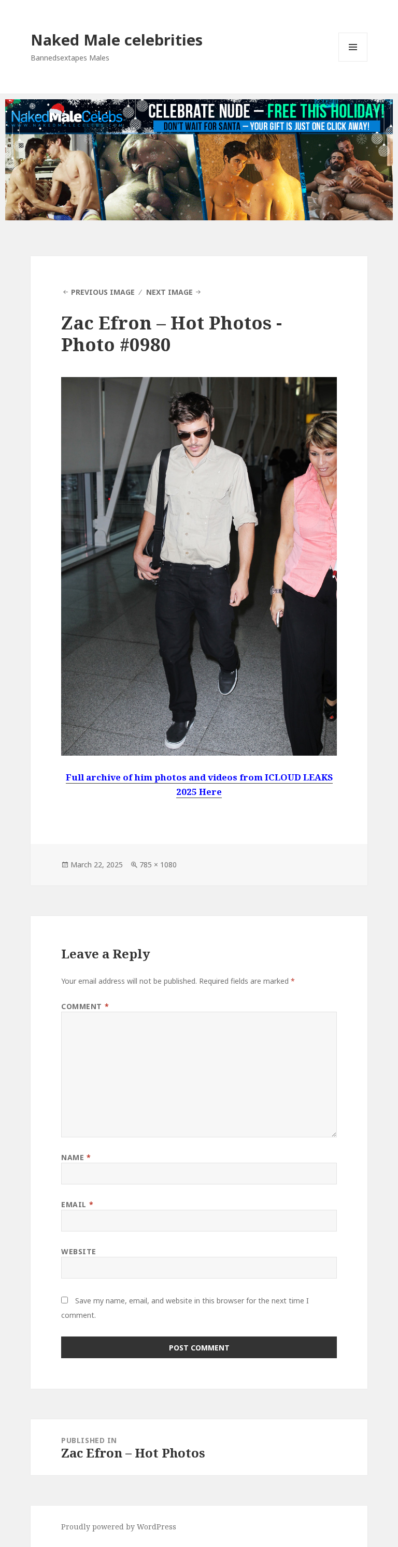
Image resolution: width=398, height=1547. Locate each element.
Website (78, 1251)
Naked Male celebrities (117, 39)
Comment (85, 1006)
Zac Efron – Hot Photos (166, 322)
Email (77, 1204)
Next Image (169, 292)
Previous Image (103, 292)
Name (76, 1157)
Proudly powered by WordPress (118, 1526)
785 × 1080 (158, 864)
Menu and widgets (353, 61)
